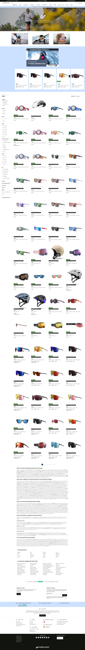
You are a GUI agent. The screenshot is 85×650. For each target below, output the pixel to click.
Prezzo (3, 123)
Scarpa (44, 554)
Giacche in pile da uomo (21, 569)
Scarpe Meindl (45, 573)
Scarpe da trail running (33, 568)
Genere (3, 108)
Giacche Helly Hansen (46, 569)
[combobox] (7, 118)
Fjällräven (44, 552)
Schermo (3, 187)
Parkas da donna (19, 564)
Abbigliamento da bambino (47, 563)
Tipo (2, 167)
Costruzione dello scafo (6, 197)
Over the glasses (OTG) (6, 183)
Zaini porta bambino (33, 574)
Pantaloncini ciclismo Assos (60, 563)
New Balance (58, 553)
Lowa (18, 557)
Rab (17, 554)
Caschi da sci (5, 102)
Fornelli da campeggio (33, 563)
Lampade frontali (19, 573)
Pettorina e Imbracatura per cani (61, 567)
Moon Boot (31, 554)
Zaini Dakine (45, 574)
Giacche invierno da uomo (21, 567)
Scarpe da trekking (33, 567)
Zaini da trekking (32, 564)
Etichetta (3, 181)
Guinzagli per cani (58, 568)
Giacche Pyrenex (45, 568)
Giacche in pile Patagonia (47, 567)
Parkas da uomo (19, 568)
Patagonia (18, 552)
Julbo (56, 552)
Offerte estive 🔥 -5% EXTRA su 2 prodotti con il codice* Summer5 (42, 6)
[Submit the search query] (76, 3)
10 (49, 464)
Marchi (3, 116)
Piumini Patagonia (58, 574)
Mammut (44, 557)
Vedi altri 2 (3, 136)
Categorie (3, 99)
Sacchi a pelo (19, 574)
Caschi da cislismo (33, 573)
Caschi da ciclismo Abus (59, 573)
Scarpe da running (33, 569)
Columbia (44, 553)
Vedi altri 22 (3, 151)
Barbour (31, 557)
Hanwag (57, 554)
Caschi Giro (57, 564)
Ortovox (18, 553)
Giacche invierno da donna (21, 563)
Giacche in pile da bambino (47, 564)
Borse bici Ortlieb (58, 569)
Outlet (3, 105)
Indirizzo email (49, 593)
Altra (30, 552)
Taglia (3, 189)
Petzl (56, 557)
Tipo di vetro (4, 185)
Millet (31, 553)
